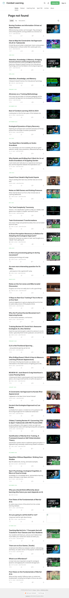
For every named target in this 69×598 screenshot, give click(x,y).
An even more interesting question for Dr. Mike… (25, 268)
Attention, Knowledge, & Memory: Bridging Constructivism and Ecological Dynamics (25, 61)
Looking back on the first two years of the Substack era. (25, 113)
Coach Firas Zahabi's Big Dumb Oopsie (24, 177)
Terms (38, 590)
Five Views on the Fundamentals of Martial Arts (25, 573)
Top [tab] (16, 20)
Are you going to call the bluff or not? (23, 515)
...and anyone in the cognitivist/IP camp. (20, 271)
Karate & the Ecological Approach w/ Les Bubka (24, 406)
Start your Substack (31, 593)
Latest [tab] (11, 20)
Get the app (41, 593)
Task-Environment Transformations (23, 220)
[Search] (44, 3)
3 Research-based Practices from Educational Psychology (25, 81)
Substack (28, 596)
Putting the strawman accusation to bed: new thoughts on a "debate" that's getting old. (26, 239)
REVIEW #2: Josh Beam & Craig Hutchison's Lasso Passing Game (26, 374)
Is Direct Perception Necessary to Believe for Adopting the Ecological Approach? (26, 235)
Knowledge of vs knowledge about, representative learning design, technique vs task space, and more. (26, 476)
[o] (53, 29)
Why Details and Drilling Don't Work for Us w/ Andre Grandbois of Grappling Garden (26, 159)
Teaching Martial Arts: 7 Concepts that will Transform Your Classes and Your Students (25, 531)
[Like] (10, 262)
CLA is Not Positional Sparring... (21, 346)
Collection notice (44, 590)
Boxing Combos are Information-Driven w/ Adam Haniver (25, 26)
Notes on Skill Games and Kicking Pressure (25, 190)
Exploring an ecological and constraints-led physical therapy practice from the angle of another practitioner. (26, 129)
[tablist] (17, 20)
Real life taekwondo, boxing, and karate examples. (23, 462)
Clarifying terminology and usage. (19, 257)
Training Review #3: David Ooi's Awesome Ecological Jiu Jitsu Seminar (25, 328)
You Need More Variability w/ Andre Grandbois (22, 144)
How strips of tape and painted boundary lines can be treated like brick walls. (26, 223)
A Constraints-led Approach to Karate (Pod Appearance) (25, 393)
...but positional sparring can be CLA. (19, 348)
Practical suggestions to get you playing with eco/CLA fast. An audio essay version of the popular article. (26, 303)
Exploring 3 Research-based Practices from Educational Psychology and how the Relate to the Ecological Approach (26, 65)
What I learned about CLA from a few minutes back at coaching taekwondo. (24, 193)
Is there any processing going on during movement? (24, 254)
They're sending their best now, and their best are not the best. (25, 180)
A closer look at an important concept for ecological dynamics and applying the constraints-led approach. (24, 562)
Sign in (64, 3)
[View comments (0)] (21, 70)
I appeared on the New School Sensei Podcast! (22, 396)
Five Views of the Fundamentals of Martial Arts (25, 501)
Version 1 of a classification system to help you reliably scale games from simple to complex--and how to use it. (26, 210)
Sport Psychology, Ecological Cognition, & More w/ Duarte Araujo (25, 472)
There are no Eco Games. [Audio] (21, 546)
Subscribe (55, 3)
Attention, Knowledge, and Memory (22, 79)
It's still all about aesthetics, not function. (20, 317)
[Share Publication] (48, 3)
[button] (16, 8)
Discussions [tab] (22, 20)
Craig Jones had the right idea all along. (20, 517)
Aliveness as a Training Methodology (23, 94)
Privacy (34, 590)
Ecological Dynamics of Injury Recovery (24, 126)
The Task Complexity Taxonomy (21, 207)
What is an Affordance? (18, 559)
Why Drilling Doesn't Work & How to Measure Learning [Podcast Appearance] (26, 358)
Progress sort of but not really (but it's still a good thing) (25, 288)
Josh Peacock (16, 33)
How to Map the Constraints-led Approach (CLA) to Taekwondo (25, 42)
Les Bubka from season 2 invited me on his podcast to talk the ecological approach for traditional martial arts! (26, 410)
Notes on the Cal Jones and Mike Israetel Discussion (24, 285)
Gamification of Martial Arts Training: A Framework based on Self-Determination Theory (24, 438)
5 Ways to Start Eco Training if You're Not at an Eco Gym (25, 299)
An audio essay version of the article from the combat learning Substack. (24, 505)
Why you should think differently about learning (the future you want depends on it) (26, 491)
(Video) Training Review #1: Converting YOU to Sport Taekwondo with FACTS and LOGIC (26, 422)
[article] (34, 31)
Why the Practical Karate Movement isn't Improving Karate (24, 314)
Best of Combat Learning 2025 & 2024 (24, 111)
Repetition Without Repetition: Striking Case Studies (26, 458)
